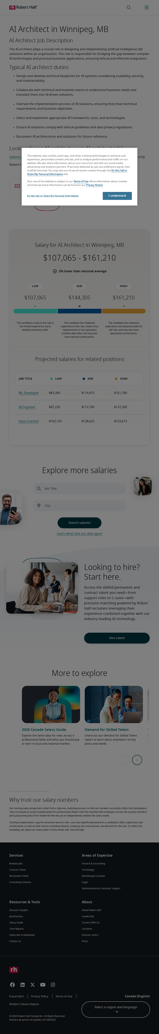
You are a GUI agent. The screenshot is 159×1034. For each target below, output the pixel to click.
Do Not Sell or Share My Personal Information (53, 196)
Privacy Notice (94, 185)
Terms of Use (80, 181)
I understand (117, 195)
